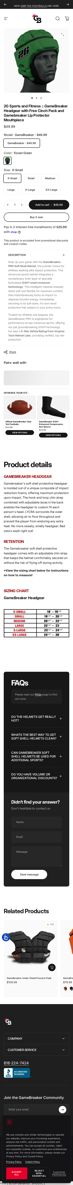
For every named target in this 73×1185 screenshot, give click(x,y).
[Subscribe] (62, 1109)
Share (12, 351)
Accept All (17, 1173)
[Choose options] (52, 967)
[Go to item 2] (36, 98)
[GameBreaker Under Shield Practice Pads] (31, 947)
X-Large (30, 189)
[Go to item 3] (41, 98)
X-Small (12, 178)
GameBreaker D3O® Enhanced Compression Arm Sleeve (51, 424)
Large (11, 189)
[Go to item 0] (32, 98)
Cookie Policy (32, 1161)
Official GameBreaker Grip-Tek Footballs (18, 422)
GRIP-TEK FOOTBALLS (34, 4)
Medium (50, 178)
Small (31, 178)
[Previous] (5, 4)
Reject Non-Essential (39, 1173)
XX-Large (51, 189)
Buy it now (36, 217)
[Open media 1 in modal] (62, 34)
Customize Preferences (59, 1173)
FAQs (38, 694)
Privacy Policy (14, 1161)
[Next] (68, 4)
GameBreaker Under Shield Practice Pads (29, 978)
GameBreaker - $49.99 (21, 143)
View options (19, 432)
